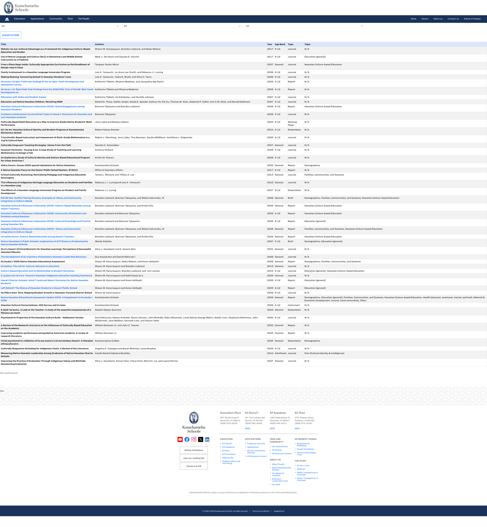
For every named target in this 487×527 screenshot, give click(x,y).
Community (55, 18)
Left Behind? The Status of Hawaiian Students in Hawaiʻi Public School (39, 288)
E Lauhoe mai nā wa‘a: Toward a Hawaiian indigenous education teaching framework (46, 275)
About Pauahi (278, 464)
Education (19, 18)
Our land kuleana (280, 446)
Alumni (425, 19)
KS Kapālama (228, 447)
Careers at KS (193, 466)
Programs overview (256, 444)
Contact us (453, 19)
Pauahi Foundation (305, 449)
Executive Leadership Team (280, 480)
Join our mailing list (193, 458)
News (413, 19)
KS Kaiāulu (277, 450)
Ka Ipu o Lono (303, 465)
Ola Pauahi (83, 18)
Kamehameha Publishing (303, 445)
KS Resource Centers (257, 456)
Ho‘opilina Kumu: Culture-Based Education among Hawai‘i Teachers (37, 236)
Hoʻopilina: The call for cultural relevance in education (30, 266)
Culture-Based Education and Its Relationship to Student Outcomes (37, 271)
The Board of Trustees (278, 474)
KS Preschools (229, 454)
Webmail (301, 469)
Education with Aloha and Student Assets (23, 97)
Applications (37, 18)
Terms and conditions (260, 511)
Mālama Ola (227, 458)
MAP (247, 428)
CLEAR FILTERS (10, 35)
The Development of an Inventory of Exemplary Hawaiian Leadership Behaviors (43, 257)
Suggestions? (279, 511)
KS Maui (226, 451)
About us (438, 19)
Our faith (276, 484)
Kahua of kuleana (472, 19)
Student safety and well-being (231, 462)
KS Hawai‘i (227, 444)
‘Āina (70, 18)
